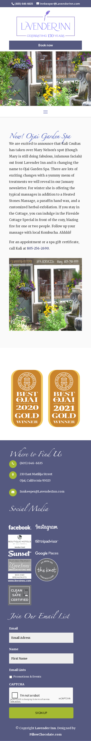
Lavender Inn (45, 728)
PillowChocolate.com (45, 734)
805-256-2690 (38, 248)
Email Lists (17, 670)
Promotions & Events (27, 676)
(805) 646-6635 (31, 463)
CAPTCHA (16, 684)
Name (13, 649)
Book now (45, 45)
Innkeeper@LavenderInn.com (42, 491)
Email (13, 628)
